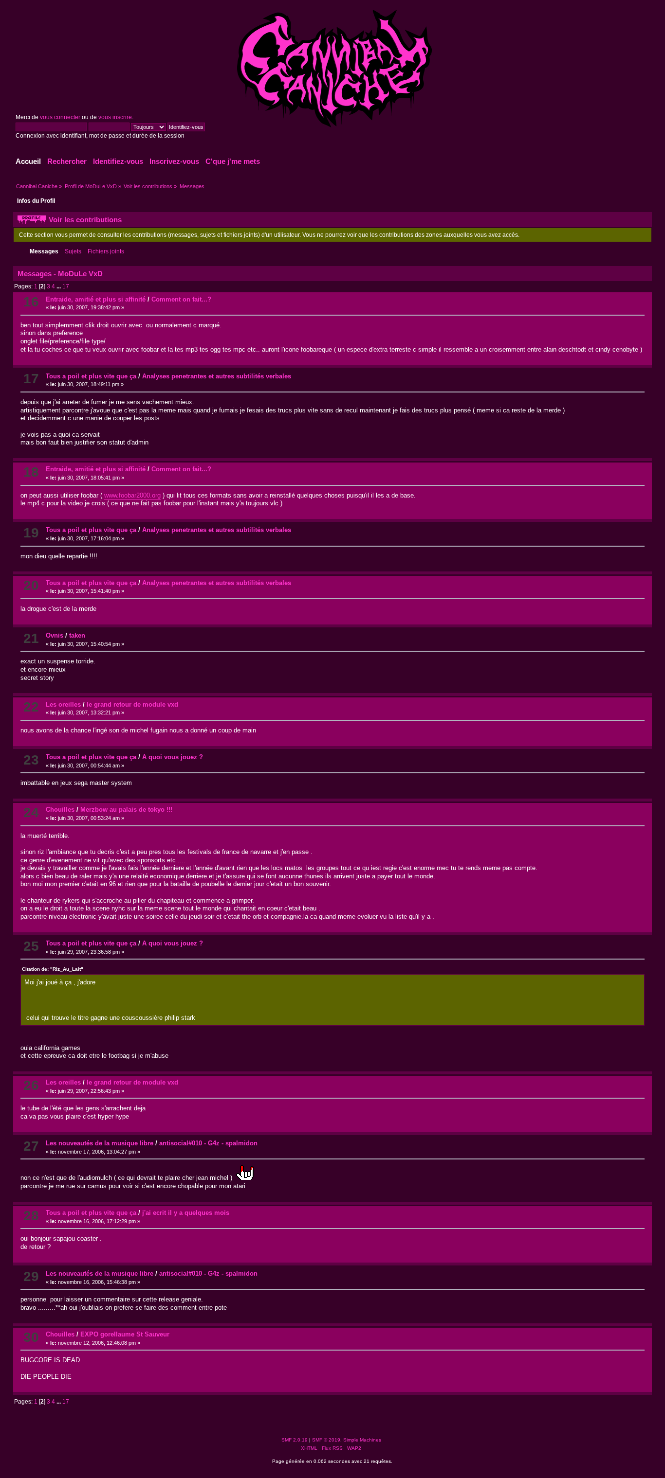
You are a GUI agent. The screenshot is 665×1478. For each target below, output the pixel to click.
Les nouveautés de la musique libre (99, 1143)
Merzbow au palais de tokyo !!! (126, 809)
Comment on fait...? (181, 299)
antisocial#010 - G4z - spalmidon (208, 1143)
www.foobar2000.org (132, 495)
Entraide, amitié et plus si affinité (96, 299)
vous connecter (60, 117)
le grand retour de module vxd (132, 704)
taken (77, 635)
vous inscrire (115, 117)
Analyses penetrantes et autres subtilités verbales (216, 376)
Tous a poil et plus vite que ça (91, 376)
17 (65, 286)
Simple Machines (362, 1439)
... (59, 286)
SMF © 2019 (326, 1439)
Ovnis (54, 635)
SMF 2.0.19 (294, 1439)
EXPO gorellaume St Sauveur (124, 1334)
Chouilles (60, 809)
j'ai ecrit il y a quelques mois (185, 1212)
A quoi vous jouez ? (172, 757)
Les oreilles (63, 704)
